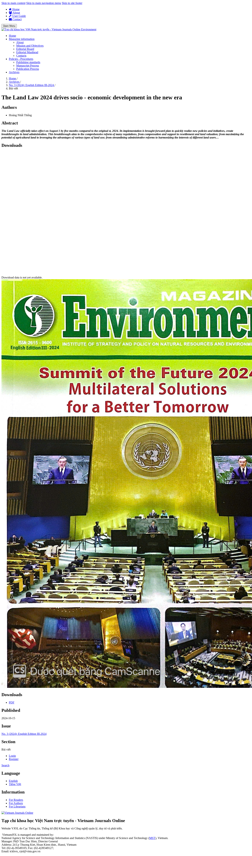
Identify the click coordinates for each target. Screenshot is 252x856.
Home (16, 9)
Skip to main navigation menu (43, 3)
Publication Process (27, 68)
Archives (14, 72)
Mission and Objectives (30, 45)
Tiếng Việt (15, 784)
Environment (88, 29)
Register (13, 759)
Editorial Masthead (27, 52)
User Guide (19, 16)
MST (152, 838)
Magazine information (21, 39)
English (13, 780)
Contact (17, 19)
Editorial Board (25, 49)
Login (12, 755)
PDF (11, 702)
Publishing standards (28, 62)
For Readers (16, 799)
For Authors (16, 803)
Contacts (21, 55)
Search (5, 765)
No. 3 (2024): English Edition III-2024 (32, 85)
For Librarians (17, 806)
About (16, 12)
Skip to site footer (72, 3)
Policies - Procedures (21, 58)
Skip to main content (13, 3)
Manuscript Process (27, 65)
